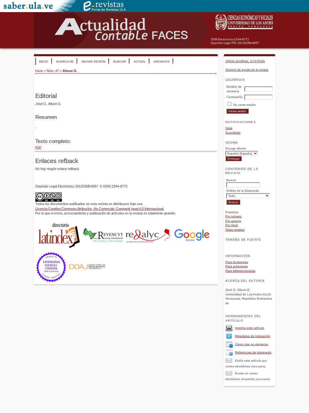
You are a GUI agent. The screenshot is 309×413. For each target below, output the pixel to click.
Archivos (162, 61)
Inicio (43, 61)
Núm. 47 (52, 71)
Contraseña (234, 97)
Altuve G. (69, 71)
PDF (38, 147)
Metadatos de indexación (252, 336)
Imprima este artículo (249, 328)
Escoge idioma (235, 148)
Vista (228, 128)
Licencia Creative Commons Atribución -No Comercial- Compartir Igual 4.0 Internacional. (99, 208)
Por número (233, 216)
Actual (140, 61)
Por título (231, 225)
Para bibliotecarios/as (240, 270)
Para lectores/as (236, 262)
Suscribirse (233, 132)
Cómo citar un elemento (251, 344)
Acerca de (65, 61)
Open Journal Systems (245, 61)
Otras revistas (234, 229)
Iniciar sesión (93, 61)
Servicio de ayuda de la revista (246, 69)
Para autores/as (236, 266)
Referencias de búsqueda (253, 352)
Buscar (119, 61)
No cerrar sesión (244, 104)
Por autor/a (233, 221)
